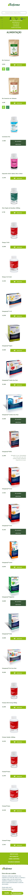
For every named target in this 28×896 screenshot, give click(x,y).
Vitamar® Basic (6, 771)
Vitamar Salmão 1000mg (8, 737)
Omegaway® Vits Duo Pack (9, 668)
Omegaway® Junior (7, 562)
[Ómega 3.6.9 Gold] (14, 264)
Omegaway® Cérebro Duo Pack (10, 414)
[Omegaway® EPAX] (14, 438)
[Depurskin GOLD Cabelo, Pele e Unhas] (14, 160)
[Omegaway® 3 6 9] (14, 298)
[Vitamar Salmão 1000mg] (14, 724)
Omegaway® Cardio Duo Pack (10, 380)
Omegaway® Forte (7, 488)
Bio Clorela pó (6, 60)
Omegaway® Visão (7, 634)
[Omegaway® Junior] (14, 549)
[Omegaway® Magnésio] (14, 584)
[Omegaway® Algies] (14, 332)
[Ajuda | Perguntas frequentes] (22, 18)
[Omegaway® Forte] (14, 475)
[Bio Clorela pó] (14, 47)
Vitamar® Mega (6, 840)
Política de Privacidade (7, 889)
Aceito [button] (6, 893)
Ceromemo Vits (6, 136)
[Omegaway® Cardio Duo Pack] (14, 367)
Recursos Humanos (14, 862)
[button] (16, 893)
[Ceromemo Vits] (14, 123)
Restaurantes (14, 856)
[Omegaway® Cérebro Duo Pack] (14, 401)
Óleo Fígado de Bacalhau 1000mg (11, 208)
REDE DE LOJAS (14, 854)
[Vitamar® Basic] (14, 758)
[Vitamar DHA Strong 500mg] (14, 689)
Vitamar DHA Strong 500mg (9, 702)
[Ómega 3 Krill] (14, 229)
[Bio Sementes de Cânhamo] (14, 85)
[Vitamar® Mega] (14, 827)
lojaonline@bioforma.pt (22, 864)
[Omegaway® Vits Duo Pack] (14, 655)
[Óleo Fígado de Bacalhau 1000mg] (14, 195)
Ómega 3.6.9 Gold (7, 277)
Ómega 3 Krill (5, 242)
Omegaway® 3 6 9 (7, 311)
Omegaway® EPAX (7, 451)
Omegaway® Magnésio (8, 597)
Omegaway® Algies (7, 346)
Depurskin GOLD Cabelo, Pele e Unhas (12, 173)
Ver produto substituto (18, 143)
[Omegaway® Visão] (14, 620)
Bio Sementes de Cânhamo (9, 98)
